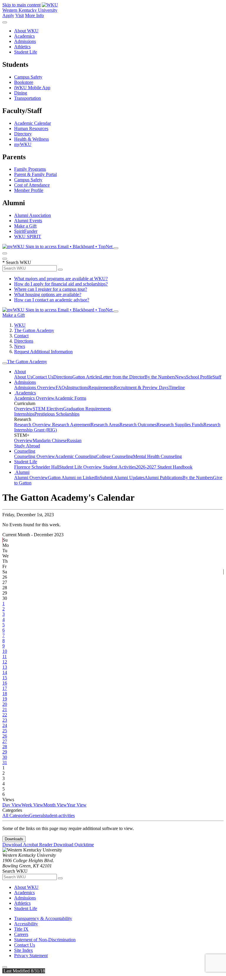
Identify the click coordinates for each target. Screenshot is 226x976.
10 (4, 651)
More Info (34, 15)
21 (4, 709)
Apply (8, 15)
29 (4, 751)
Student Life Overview (81, 466)
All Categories (15, 815)
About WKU (26, 30)
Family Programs (30, 169)
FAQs (61, 387)
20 (4, 704)
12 (4, 661)
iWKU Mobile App (32, 87)
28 (4, 746)
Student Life (25, 51)
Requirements (101, 387)
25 (4, 730)
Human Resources (31, 128)
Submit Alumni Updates (122, 477)
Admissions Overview (35, 387)
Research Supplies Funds (180, 424)
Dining (20, 92)
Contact (21, 335)
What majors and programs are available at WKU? (61, 278)
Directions (23, 340)
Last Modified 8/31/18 (23, 970)
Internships (24, 413)
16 (4, 682)
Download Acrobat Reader (28, 844)
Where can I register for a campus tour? (50, 289)
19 (4, 698)
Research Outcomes (138, 424)
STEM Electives (48, 408)
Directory (23, 133)
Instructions (77, 387)
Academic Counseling (75, 456)
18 (4, 693)
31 (4, 762)
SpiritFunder (25, 231)
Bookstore (23, 82)
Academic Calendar (32, 123)
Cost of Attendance (32, 184)
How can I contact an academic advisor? (51, 299)
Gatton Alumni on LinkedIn (74, 477)
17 (4, 688)
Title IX (21, 929)
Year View (77, 804)
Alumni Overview (31, 477)
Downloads (14, 839)
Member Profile (28, 190)
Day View (11, 804)
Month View (55, 804)
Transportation (27, 98)
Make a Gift (25, 225)
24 (4, 725)
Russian (74, 440)
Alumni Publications (163, 477)
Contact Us (42, 376)
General (36, 815)
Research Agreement (71, 424)
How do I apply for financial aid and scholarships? (61, 283)
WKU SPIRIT (27, 236)
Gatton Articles (86, 376)
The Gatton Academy (34, 330)
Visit (19, 15)
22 (4, 714)
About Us (23, 376)
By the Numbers (159, 376)
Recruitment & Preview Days (141, 387)
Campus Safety (28, 76)
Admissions (25, 41)
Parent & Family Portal (35, 174)
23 (4, 720)
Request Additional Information (43, 351)
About (20, 371)
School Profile (199, 376)
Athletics (22, 46)
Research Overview (33, 424)
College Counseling (114, 456)
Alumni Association (32, 215)
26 (4, 735)
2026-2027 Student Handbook (164, 466)
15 (4, 677)
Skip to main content (21, 4)
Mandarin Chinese (50, 440)
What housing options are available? (47, 294)
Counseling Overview (34, 456)
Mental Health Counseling (157, 456)
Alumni (21, 472)
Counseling (24, 451)
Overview (23, 408)
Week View (32, 804)
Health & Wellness (31, 139)
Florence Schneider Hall (36, 466)
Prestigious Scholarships (56, 413)
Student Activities (119, 466)
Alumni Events (28, 220)
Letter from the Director (122, 376)
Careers (21, 934)
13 (4, 667)
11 (4, 656)
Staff (216, 376)
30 (4, 757)
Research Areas (105, 424)
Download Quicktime (74, 844)
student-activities (59, 815)
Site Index (23, 950)
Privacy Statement (31, 955)
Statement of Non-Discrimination (45, 939)
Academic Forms (70, 398)
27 (4, 741)
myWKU (22, 144)
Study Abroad (27, 445)
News (19, 346)
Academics (24, 36)
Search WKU (16, 262)
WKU (20, 325)
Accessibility (26, 923)
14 (4, 672)
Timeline (177, 387)
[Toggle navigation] (4, 363)
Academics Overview (34, 398)
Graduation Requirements (87, 408)
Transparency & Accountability (43, 918)
